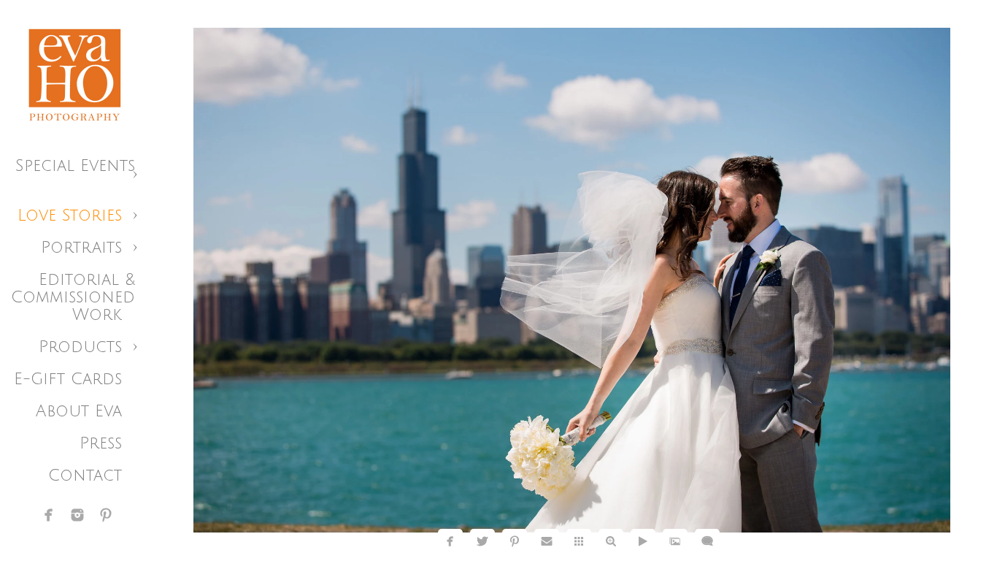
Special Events (75, 166)
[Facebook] (48, 515)
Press (101, 443)
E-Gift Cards (68, 379)
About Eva (79, 411)
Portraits (81, 247)
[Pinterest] (105, 515)
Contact (85, 475)
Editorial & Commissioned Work (73, 297)
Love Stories (70, 215)
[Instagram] (77, 515)
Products (80, 347)
